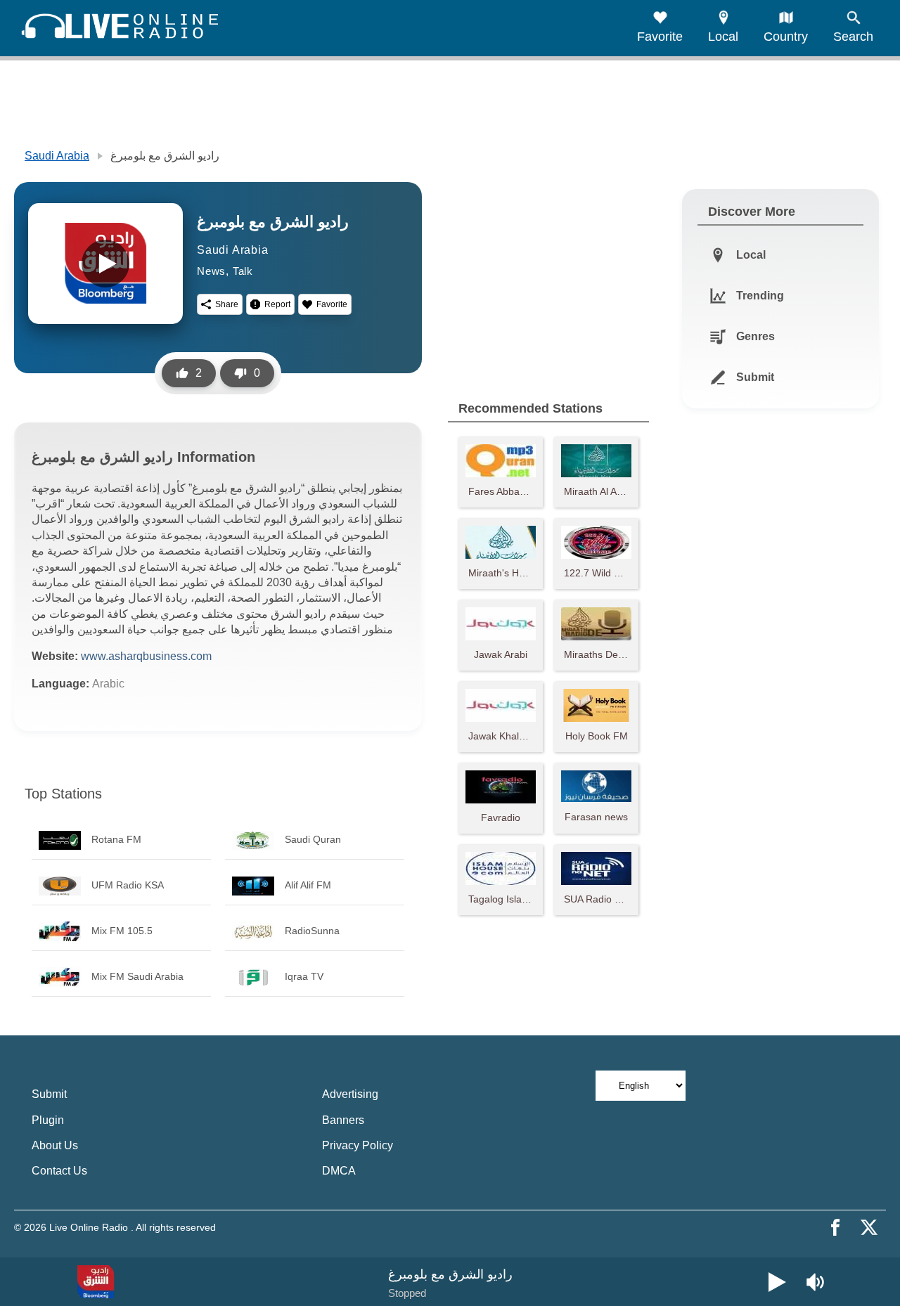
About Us (55, 1145)
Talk (243, 271)
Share (226, 304)
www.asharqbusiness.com (146, 656)
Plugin (48, 1120)
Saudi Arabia (57, 156)
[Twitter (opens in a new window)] (869, 1227)
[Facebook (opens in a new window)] (835, 1227)
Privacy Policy (357, 1145)
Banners (343, 1120)
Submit (49, 1094)
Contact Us (59, 1171)
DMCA (339, 1171)
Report (277, 304)
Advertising (350, 1094)
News (211, 271)
